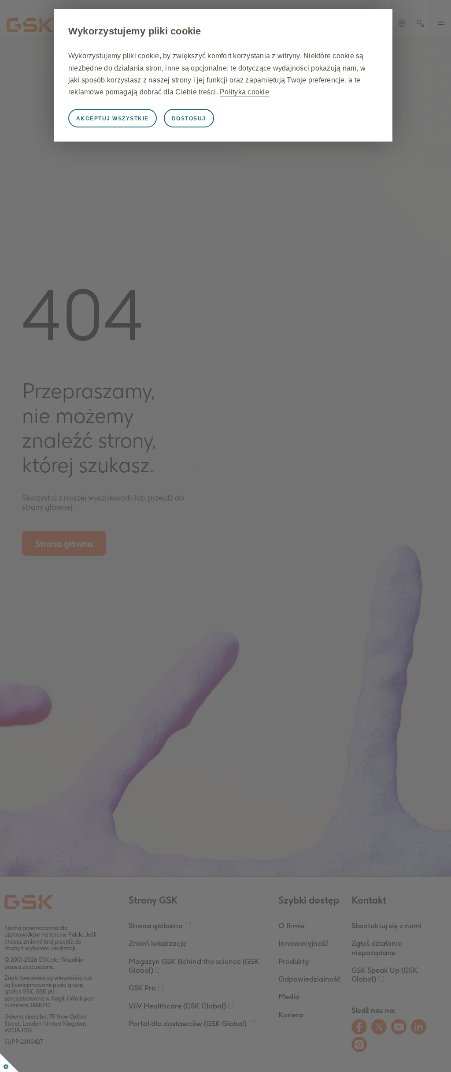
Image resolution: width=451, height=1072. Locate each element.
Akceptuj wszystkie (112, 119)
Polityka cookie (244, 92)
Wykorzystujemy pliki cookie (134, 31)
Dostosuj (189, 119)
